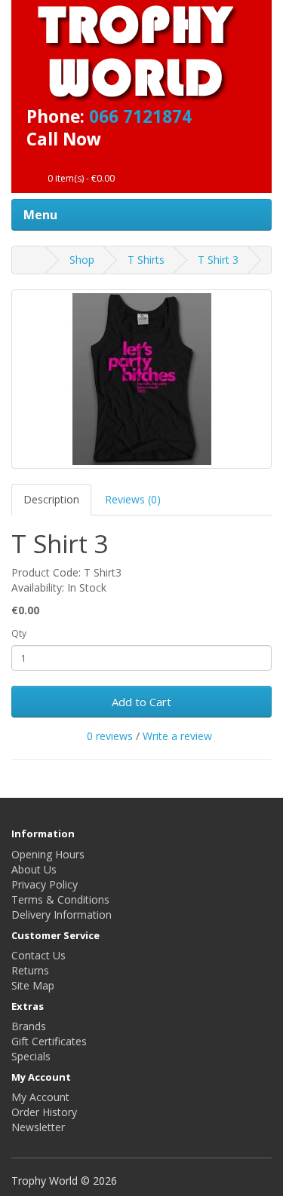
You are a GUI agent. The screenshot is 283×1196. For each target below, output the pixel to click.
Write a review (177, 736)
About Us (34, 869)
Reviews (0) (133, 499)
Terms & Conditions (60, 899)
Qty (18, 633)
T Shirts (146, 259)
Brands (28, 1026)
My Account (40, 1097)
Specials (31, 1056)
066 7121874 (140, 116)
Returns (30, 970)
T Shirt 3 (218, 259)
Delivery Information (61, 914)
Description (51, 499)
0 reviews (110, 736)
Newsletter (38, 1127)
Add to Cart (141, 701)
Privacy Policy (44, 884)
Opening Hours (48, 854)
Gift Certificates (49, 1041)
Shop (81, 259)
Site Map (32, 985)
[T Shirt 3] (141, 379)
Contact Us (38, 955)
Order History (44, 1112)
